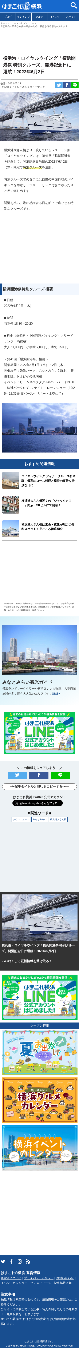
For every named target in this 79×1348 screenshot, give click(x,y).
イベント (55, 16)
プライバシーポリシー (39, 1278)
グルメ (39, 16)
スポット (71, 16)
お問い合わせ (65, 1278)
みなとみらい (40, 819)
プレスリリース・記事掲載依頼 (51, 1283)
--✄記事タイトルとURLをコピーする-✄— (24, 86)
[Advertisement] (39, 39)
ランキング (23, 16)
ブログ (8, 16)
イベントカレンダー (14, 1283)
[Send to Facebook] (67, 85)
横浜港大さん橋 (58, 819)
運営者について (11, 1278)
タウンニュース (21, 819)
